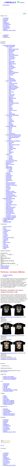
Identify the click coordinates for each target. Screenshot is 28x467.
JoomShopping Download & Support (9, 359)
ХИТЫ (5, 423)
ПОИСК (5, 430)
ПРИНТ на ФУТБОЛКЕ (8, 403)
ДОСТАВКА (6, 399)
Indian (4, 241)
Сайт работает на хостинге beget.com (9, 438)
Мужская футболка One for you (8, 353)
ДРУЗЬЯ (5, 387)
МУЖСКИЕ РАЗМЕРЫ (8, 400)
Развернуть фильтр (5, 265)
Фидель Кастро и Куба (8, 237)
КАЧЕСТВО (6, 384)
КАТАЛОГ (5, 420)
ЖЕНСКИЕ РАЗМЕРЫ (8, 401)
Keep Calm (5, 246)
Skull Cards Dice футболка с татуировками (10, 317)
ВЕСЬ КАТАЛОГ (7, 226)
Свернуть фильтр (4, 267)
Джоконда (5, 231)
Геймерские (6, 247)
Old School (5, 244)
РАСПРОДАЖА (7, 425)
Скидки (5, 276)
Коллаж (5, 232)
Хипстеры (5, 238)
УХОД (4, 395)
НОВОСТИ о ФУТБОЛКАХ (10, 377)
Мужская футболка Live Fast (7, 335)
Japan (4, 243)
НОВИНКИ (6, 424)
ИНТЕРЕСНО (6, 412)
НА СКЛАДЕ (6, 428)
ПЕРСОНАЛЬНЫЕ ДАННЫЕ (10, 389)
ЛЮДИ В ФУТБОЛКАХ (9, 415)
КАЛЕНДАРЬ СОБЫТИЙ (9, 379)
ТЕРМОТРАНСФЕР (8, 404)
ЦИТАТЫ (5, 408)
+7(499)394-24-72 (10, 2)
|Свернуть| (3, 43)
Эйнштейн (5, 240)
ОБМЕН (5, 396)
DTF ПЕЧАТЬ (6, 429)
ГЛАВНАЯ (5, 35)
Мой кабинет (6, 5)
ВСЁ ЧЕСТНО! (6, 388)
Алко (4, 227)
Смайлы (5, 236)
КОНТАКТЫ (6, 383)
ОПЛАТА (5, 398)
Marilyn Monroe (6, 242)
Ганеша (5, 228)
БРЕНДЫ (5, 36)
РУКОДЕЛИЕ (6, 410)
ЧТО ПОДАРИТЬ (7, 411)
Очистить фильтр (5, 268)
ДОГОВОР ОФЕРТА (8, 391)
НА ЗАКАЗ (6, 427)
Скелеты (5, 233)
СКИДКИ (5, 386)
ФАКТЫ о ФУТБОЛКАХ (9, 413)
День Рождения (6, 230)
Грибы (4, 248)
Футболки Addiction (8, 275)
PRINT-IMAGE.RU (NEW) (9, 431)
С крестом (5, 235)
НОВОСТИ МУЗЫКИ (8, 376)
